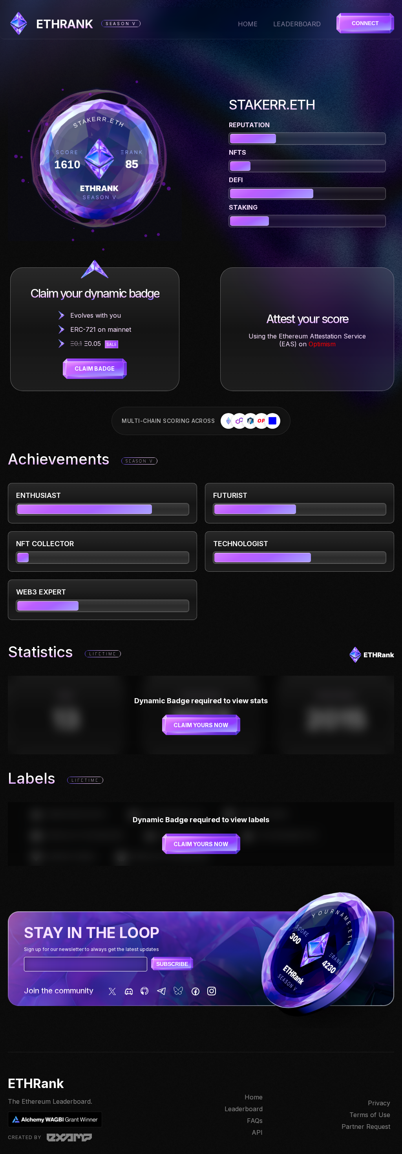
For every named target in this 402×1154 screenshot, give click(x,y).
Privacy (379, 1103)
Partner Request (366, 1126)
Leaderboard (297, 24)
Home (248, 24)
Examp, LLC (69, 1137)
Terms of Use (369, 1115)
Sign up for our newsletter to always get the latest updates (91, 949)
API (257, 1132)
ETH (64, 24)
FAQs (255, 1121)
